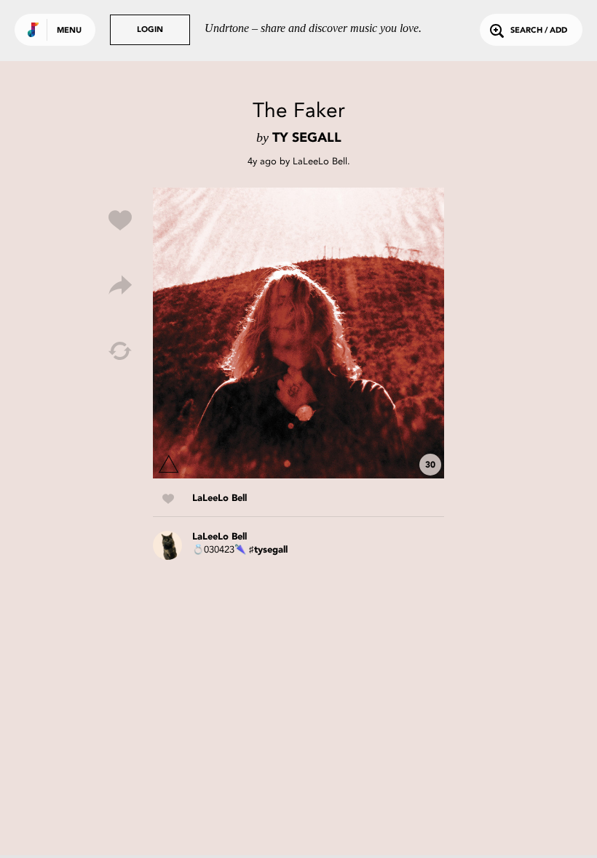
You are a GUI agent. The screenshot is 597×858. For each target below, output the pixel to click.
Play (298, 333)
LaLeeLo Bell (320, 161)
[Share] (120, 285)
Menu (69, 31)
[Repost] (120, 351)
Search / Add (538, 31)
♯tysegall (268, 550)
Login (150, 30)
